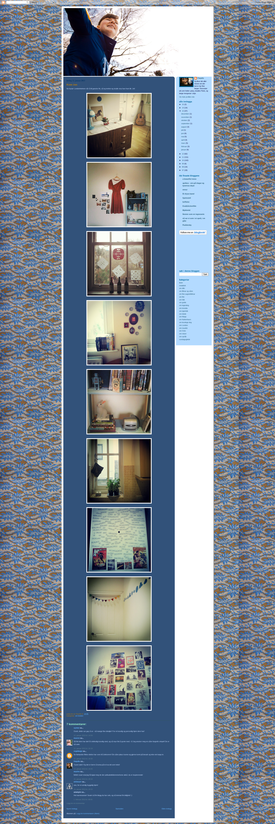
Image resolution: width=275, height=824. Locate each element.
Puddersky (187, 225)
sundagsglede (184, 339)
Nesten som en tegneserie (193, 214)
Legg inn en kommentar (76, 803)
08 (183, 167)
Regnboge (78, 751)
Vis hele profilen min (186, 97)
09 (183, 164)
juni (182, 133)
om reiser (183, 334)
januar (184, 150)
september (185, 123)
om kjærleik (183, 311)
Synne (76, 728)
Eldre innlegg (167, 809)
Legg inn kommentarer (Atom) (87, 813)
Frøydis (77, 761)
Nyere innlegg (72, 809)
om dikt (182, 288)
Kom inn (72, 84)
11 (183, 157)
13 (183, 111)
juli (182, 130)
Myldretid (186, 210)
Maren (77, 738)
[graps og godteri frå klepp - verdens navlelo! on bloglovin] (193, 234)
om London (79, 716)
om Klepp (182, 317)
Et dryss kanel (188, 194)
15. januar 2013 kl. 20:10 (83, 779)
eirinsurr (77, 782)
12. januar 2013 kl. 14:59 (83, 735)
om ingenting (184, 305)
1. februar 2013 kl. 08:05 (83, 799)
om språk (183, 337)
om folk (182, 300)
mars (183, 143)
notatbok (182, 286)
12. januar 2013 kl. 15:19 (83, 748)
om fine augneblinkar (187, 294)
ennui (185, 190)
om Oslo (182, 331)
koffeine (186, 202)
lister (181, 283)
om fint (181, 297)
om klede (182, 314)
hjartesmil (187, 198)
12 (183, 154)
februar (184, 146)
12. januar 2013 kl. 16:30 (83, 759)
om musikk (183, 328)
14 (183, 108)
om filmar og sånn (186, 291)
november (185, 117)
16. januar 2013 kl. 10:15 (83, 789)
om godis (182, 302)
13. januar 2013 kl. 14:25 (83, 769)
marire (77, 771)
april (183, 140)
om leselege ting (185, 322)
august (184, 127)
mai (182, 137)
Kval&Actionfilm (189, 206)
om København (185, 319)
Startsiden (119, 809)
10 (183, 160)
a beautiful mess (189, 179)
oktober (184, 120)
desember (185, 114)
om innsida (183, 308)
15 (183, 104)
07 (183, 170)
